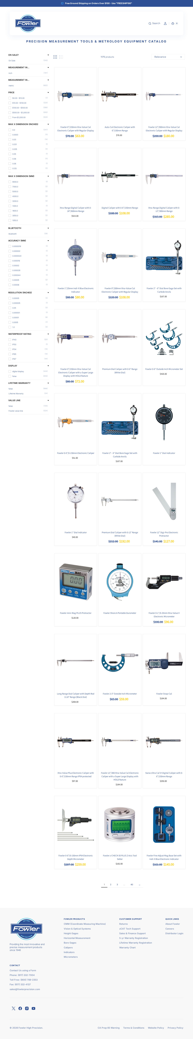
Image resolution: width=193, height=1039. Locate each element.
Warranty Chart (127, 947)
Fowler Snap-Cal (164, 693)
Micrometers (71, 957)
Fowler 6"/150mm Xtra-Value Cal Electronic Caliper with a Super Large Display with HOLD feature (75, 372)
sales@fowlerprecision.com (25, 989)
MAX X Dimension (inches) (23, 124)
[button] (154, 23)
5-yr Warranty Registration (133, 938)
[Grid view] (55, 57)
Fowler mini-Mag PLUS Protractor (75, 613)
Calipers (68, 947)
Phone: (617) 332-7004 (22, 975)
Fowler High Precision (30, 1028)
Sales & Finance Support (132, 933)
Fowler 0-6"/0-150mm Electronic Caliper (75, 453)
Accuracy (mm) (17, 240)
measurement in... (18, 67)
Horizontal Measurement (77, 938)
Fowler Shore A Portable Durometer (119, 613)
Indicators (69, 952)
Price (11, 92)
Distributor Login (174, 933)
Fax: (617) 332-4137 (20, 984)
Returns (123, 924)
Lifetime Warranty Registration (135, 942)
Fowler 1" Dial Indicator (164, 453)
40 (132, 884)
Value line (14, 400)
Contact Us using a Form (23, 970)
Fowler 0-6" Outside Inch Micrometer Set (164, 369)
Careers (169, 928)
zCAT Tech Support (129, 928)
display (12, 365)
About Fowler (172, 924)
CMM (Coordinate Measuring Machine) (85, 924)
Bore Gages (70, 942)
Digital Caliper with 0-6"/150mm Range (120, 207)
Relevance (160, 56)
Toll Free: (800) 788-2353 (24, 979)
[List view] (61, 57)
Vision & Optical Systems (77, 928)
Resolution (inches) (20, 292)
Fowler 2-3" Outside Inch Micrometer (120, 693)
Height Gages (71, 933)
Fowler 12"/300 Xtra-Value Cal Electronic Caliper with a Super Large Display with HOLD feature (120, 776)
